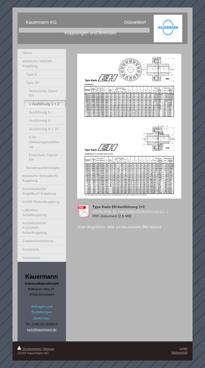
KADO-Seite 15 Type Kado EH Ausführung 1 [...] (130, 211)
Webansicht (180, 352)
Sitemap (48, 349)
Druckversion (32, 349)
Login (184, 348)
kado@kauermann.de (41, 329)
